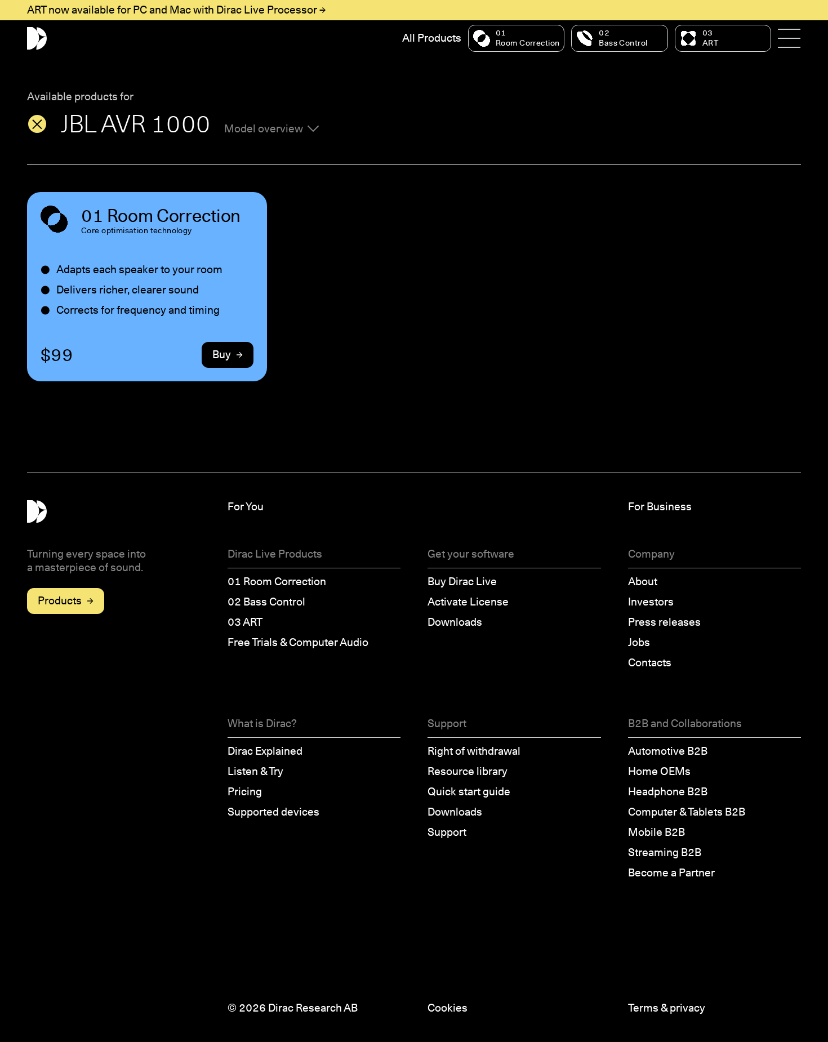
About (642, 581)
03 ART (245, 622)
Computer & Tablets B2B (686, 811)
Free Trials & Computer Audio (298, 642)
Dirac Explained (265, 751)
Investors (651, 601)
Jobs (639, 642)
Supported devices (273, 811)
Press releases (664, 622)
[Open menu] (789, 38)
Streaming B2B (664, 852)
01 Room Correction (277, 581)
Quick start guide (469, 791)
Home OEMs (659, 771)
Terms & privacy (666, 1007)
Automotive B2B (667, 751)
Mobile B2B (656, 832)
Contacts (649, 662)
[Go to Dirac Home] (37, 38)
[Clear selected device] (37, 124)
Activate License (468, 601)
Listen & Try (255, 771)
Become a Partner (671, 872)
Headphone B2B (667, 791)
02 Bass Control (266, 601)
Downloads (455, 622)
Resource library (468, 771)
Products (60, 600)
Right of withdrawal (474, 751)
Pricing (245, 791)
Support (447, 832)
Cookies (448, 1007)
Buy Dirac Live (462, 581)
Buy (221, 354)
